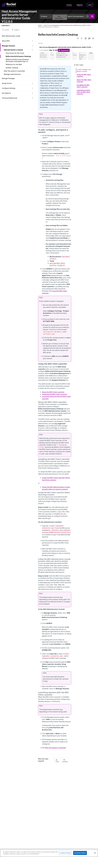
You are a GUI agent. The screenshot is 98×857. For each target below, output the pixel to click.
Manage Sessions (8, 46)
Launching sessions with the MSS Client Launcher (83, 92)
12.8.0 (74, 55)
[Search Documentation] (92, 16)
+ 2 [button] (90, 53)
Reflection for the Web (14, 64)
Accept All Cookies (80, 853)
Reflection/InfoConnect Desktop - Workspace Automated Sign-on (18, 60)
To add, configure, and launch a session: (84, 70)
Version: (40, 43)
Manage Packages (8, 78)
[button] (65, 17)
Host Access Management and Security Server (61, 55)
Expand (7, 30)
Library (69, 5)
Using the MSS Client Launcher (84, 75)
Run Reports (6, 93)
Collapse (16, 30)
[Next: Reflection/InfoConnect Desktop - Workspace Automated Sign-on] (82, 38)
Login (90, 5)
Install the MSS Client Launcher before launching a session (56, 479)
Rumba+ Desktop (12, 68)
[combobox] (68, 16)
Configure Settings (8, 88)
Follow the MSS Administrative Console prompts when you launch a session (56, 488)
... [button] (92, 25)
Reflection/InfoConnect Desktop (18, 56)
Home (40, 25)
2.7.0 (52, 55)
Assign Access (7, 83)
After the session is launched (14, 71)
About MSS (6, 41)
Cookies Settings (65, 853)
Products (44, 16)
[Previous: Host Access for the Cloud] (78, 38)
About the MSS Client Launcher (53, 392)
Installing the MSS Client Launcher (54, 394)
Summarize (65, 50)
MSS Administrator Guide (11, 36)
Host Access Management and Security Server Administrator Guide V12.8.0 (67, 25)
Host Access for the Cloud (15, 53)
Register (80, 5)
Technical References (9, 98)
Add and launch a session (13, 50)
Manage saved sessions (12, 74)
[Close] (95, 853)
